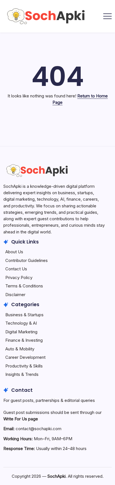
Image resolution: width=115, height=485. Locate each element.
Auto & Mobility (19, 349)
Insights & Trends (22, 374)
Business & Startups (24, 314)
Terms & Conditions (24, 286)
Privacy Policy (18, 277)
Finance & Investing (24, 340)
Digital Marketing (21, 331)
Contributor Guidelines (26, 260)
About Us (14, 251)
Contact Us (16, 268)
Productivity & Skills (24, 366)
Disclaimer (15, 294)
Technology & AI (21, 323)
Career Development (25, 357)
